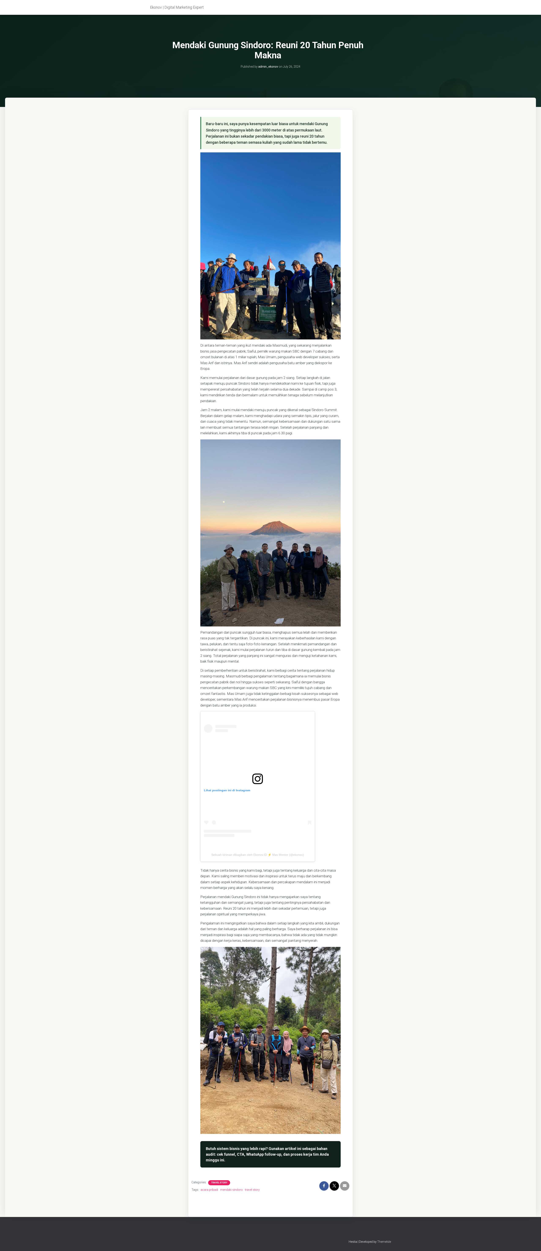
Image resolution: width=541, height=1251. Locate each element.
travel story (252, 1189)
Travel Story (219, 1182)
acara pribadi (209, 1189)
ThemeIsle (384, 1241)
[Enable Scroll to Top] (532, 1242)
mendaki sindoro (231, 1189)
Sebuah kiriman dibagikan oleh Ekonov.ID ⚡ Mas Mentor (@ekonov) (257, 854)
